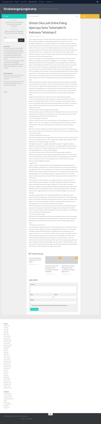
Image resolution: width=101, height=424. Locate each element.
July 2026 (6, 327)
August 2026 (7, 325)
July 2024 (6, 370)
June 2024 (6, 371)
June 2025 (6, 350)
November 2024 (7, 363)
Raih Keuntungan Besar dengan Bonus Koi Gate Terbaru (35, 260)
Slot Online (41, 2)
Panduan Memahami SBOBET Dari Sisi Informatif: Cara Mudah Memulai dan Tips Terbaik (13, 57)
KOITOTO (30, 418)
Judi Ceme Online (8, 395)
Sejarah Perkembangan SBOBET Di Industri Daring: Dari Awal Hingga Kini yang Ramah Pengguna (13, 66)
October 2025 (7, 343)
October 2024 (7, 364)
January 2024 (7, 380)
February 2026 (7, 336)
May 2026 (6, 331)
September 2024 (8, 366)
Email (56, 294)
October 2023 (7, 386)
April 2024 (6, 375)
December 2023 (7, 382)
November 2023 (7, 384)
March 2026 (6, 334)
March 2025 (6, 355)
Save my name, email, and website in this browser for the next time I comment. (49, 305)
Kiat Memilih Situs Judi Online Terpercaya (13, 75)
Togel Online (50, 2)
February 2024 (7, 379)
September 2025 (8, 345)
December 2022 (7, 387)
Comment (32, 284)
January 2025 (7, 359)
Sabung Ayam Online (8, 2)
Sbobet (16, 2)
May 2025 (6, 352)
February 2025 (7, 357)
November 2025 (7, 341)
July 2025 (6, 348)
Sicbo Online (24, 2)
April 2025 (6, 354)
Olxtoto (31, 58)
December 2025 (7, 339)
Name (32, 294)
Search (5, 37)
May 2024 (6, 373)
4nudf (31, 36)
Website (32, 299)
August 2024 (7, 368)
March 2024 (6, 377)
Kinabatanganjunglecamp (20, 9)
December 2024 (7, 361)
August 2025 (7, 347)
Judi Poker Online (8, 397)
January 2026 (7, 338)
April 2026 (6, 332)
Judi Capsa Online (8, 393)
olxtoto (5, 91)
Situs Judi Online (33, 2)
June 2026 (6, 329)
